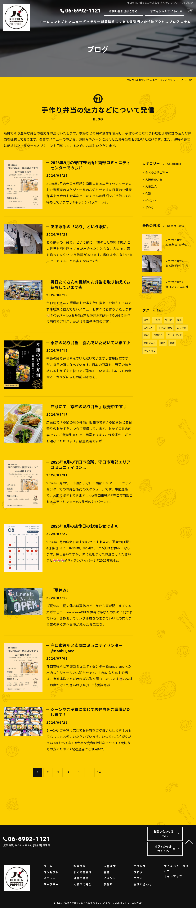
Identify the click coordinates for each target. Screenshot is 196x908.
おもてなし (150, 350)
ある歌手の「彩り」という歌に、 (81, 227)
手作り (149, 207)
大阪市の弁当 (154, 179)
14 (98, 772)
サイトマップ (173, 876)
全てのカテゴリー (157, 172)
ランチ (157, 320)
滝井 (146, 320)
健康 (172, 343)
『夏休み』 (61, 590)
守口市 (168, 320)
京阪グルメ (150, 343)
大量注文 (151, 186)
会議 (148, 193)
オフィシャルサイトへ (164, 11)
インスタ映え (165, 327)
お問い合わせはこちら (123, 11)
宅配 (146, 335)
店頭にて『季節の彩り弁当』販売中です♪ (89, 407)
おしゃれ (181, 327)
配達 (162, 343)
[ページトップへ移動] (189, 841)
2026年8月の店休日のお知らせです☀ (84, 526)
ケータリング (175, 335)
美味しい (148, 327)
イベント (151, 200)
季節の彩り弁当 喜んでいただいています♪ (91, 343)
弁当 (179, 320)
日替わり (158, 335)
